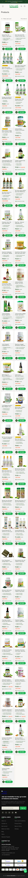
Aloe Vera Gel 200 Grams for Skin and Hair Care (20, 35)
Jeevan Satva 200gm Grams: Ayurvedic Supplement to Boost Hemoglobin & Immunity (20, 314)
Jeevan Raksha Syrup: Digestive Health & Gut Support (7, 314)
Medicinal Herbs (6, 828)
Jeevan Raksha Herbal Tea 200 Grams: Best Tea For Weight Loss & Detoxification (20, 282)
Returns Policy (18, 826)
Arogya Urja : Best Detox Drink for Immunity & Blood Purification (19, 99)
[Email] (9, 812)
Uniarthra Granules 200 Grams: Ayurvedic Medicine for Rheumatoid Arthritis (20, 650)
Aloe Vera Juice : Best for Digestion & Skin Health (7, 68)
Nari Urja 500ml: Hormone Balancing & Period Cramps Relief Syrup (20, 439)
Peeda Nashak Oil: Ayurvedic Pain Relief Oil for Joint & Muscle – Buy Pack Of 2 (20, 531)
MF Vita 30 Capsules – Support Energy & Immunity (7, 438)
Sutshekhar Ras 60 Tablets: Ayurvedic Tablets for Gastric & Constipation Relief (20, 591)
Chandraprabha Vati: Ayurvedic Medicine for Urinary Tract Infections (7, 161)
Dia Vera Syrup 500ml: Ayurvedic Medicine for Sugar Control (20, 191)
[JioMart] (8, 865)
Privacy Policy (18, 823)
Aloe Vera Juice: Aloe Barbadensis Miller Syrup (20, 66)
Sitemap (17, 828)
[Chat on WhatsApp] (25, 871)
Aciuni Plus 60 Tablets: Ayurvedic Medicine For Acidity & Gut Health (7, 35)
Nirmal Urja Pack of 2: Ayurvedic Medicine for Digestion (20, 501)
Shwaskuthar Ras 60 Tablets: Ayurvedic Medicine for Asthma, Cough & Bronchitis (20, 561)
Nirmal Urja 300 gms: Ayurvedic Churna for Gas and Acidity (7, 501)
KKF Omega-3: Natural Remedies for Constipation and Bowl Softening (7, 375)
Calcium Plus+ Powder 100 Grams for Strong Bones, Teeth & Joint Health (20, 129)
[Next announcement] (25, 1)
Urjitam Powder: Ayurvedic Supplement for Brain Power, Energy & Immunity (7, 769)
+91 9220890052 (6, 854)
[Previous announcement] (2, 1)
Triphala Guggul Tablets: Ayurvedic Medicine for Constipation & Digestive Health (19, 621)
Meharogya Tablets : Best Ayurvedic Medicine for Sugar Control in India (20, 408)
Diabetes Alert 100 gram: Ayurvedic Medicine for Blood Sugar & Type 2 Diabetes (6, 223)
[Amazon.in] (8, 861)
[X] (6, 812)
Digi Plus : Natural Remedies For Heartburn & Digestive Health (19, 223)
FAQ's (3, 834)
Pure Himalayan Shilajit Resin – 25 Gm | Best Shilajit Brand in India (7, 561)
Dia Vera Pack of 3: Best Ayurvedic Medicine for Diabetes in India (6, 193)
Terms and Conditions (20, 820)
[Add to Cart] (3, 49)
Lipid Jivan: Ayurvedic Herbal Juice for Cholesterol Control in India (20, 375)
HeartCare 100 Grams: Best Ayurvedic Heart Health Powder (20, 252)
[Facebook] (3, 812)
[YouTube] (16, 812)
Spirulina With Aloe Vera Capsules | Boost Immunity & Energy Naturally (6, 591)
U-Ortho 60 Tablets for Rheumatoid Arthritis (7, 650)
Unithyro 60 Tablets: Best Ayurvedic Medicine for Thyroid (7, 738)
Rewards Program (6, 836)
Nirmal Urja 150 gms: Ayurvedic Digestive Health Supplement (20, 469)
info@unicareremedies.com (8, 852)
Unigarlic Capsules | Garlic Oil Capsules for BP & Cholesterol (7, 710)
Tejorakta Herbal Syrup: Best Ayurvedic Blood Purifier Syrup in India (7, 621)
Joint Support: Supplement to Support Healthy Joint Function (7, 345)
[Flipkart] (20, 861)
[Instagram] (12, 812)
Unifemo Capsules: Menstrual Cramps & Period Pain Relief (20, 680)
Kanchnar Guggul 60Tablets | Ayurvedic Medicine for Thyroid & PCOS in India (20, 345)
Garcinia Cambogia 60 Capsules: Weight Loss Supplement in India (7, 252)
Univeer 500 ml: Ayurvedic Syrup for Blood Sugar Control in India (20, 738)
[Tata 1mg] (20, 865)
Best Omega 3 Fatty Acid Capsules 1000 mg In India (7, 131)
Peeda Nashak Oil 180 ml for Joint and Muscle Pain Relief (7, 531)
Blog (3, 831)
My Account (4, 826)
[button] (2, 6)
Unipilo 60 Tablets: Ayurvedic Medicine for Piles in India (20, 710)
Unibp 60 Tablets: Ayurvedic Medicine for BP (7, 680)
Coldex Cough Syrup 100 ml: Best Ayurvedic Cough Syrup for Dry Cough (20, 161)
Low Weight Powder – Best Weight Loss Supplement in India (7, 406)
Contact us (4, 823)
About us (4, 820)
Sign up (23, 808)
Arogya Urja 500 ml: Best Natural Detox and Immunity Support (7, 98)
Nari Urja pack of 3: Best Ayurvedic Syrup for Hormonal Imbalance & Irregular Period (7, 471)
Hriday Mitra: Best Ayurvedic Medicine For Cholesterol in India (7, 284)
